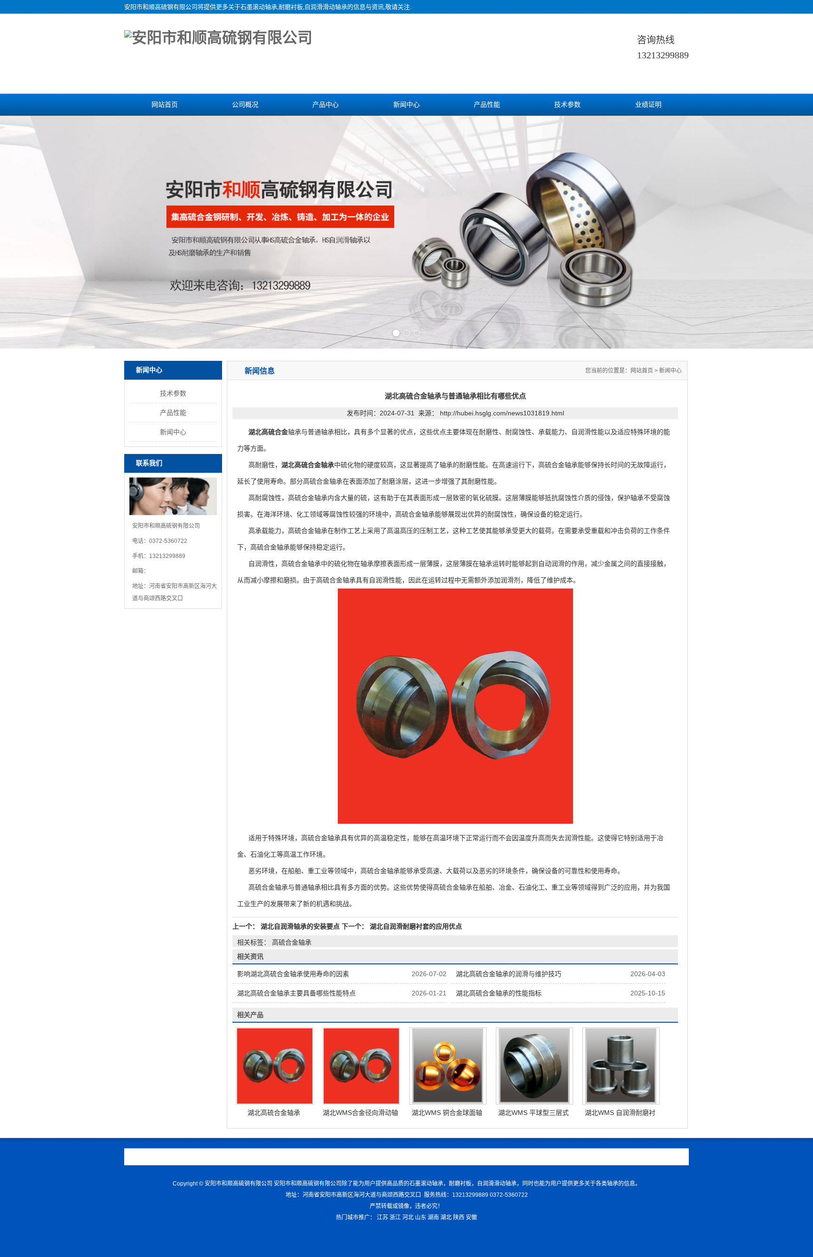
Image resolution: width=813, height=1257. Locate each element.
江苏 (382, 1217)
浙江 (395, 1217)
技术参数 (567, 104)
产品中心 (325, 104)
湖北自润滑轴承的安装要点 (300, 926)
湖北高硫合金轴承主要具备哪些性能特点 (296, 993)
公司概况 (245, 104)
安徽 (471, 1217)
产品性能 (487, 104)
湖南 (433, 1217)
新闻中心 (406, 104)
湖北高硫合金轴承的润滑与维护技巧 (508, 974)
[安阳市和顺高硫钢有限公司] (218, 37)
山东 (420, 1217)
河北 (408, 1217)
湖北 (446, 1217)
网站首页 (164, 104)
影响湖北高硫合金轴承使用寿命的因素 (293, 974)
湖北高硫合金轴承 (273, 1112)
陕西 (458, 1217)
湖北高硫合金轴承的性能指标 (499, 993)
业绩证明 (648, 104)
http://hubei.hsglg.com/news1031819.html (502, 413)
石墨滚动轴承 (258, 6)
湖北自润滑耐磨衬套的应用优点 (415, 926)
